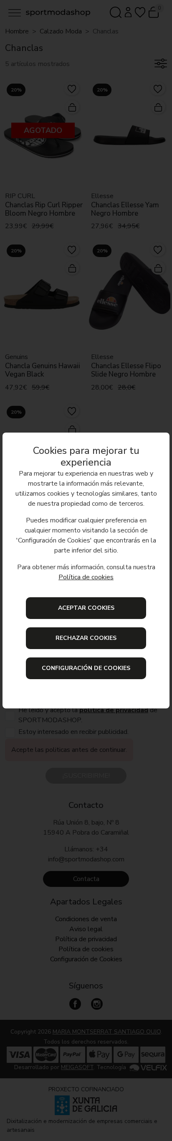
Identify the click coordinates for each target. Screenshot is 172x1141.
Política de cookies (86, 577)
